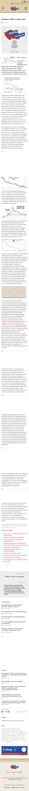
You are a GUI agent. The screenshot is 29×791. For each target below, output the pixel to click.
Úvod (7, 772)
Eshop (19, 772)
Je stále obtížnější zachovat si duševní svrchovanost (13, 622)
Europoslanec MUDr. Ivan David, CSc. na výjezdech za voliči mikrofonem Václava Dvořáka (14, 674)
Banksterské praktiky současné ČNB (12, 319)
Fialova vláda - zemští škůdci (20, 733)
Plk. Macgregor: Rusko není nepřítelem (13, 611)
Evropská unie (5, 737)
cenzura (20, 731)
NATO (12, 733)
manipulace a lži (5, 733)
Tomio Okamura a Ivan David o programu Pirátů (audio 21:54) (11, 695)
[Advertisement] (14, 163)
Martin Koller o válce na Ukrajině (11, 681)
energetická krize (6, 729)
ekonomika (23, 739)
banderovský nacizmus (11, 735)
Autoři (13, 772)
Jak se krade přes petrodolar (11, 547)
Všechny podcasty (22, 711)
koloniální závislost (14, 737)
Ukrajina (19, 735)
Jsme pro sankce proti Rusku (12, 557)
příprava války (5, 739)
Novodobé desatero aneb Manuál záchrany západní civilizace (11, 605)
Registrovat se (24, 3)
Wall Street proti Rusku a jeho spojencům (15, 555)
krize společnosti (6, 731)
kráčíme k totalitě (15, 729)
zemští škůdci (9, 741)
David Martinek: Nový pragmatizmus (13, 617)
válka (3, 741)
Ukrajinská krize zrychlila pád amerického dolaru (12, 550)
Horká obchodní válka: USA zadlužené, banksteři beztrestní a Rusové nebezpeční (15, 544)
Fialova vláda (14, 731)
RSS (23, 787)
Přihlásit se (16, 3)
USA (23, 735)
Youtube (16, 787)
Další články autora (14, 51)
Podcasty (7, 787)
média (3, 735)
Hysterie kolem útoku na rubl (12, 553)
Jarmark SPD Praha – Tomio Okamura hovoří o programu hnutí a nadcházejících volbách (13, 688)
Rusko (21, 737)
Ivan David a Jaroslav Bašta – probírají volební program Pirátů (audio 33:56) (13, 701)
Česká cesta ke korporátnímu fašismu (13, 310)
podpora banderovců (14, 739)
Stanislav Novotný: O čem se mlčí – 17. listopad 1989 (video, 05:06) (12, 629)
